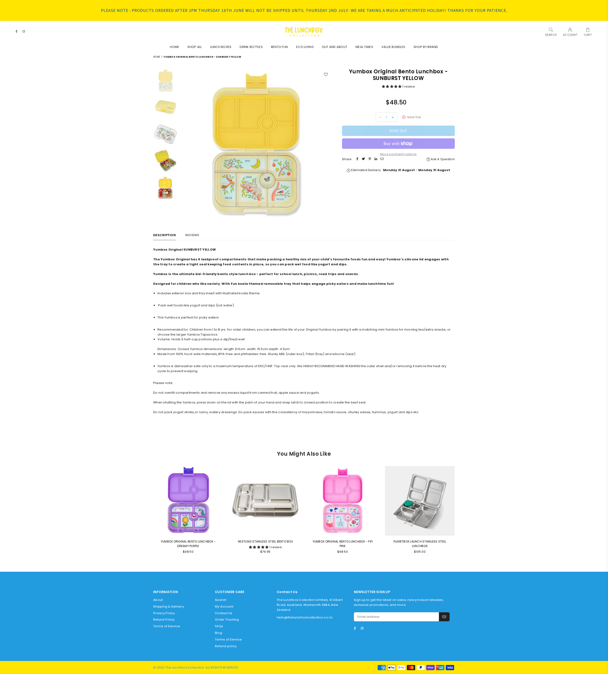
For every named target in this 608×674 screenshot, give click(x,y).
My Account (224, 606)
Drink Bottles (251, 47)
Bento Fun (279, 47)
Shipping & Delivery (168, 606)
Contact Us (224, 613)
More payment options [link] (398, 154)
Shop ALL (194, 47)
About (158, 600)
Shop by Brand (425, 47)
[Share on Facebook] (357, 159)
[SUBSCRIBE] (444, 616)
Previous (184, 144)
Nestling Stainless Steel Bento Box (265, 541)
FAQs (219, 626)
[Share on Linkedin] (376, 159)
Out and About (334, 47)
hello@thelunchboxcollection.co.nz (305, 617)
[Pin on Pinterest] (370, 159)
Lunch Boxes (221, 47)
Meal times (364, 47)
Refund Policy (164, 619)
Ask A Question (442, 159)
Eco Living (305, 47)
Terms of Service (166, 626)
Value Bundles (393, 47)
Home (174, 47)
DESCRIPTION (164, 235)
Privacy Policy (164, 613)
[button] (392, 86)
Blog (218, 633)
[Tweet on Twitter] (364, 159)
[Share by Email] (382, 159)
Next (327, 144)
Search (221, 600)
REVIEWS (192, 235)
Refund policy (226, 646)
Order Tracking (227, 619)
